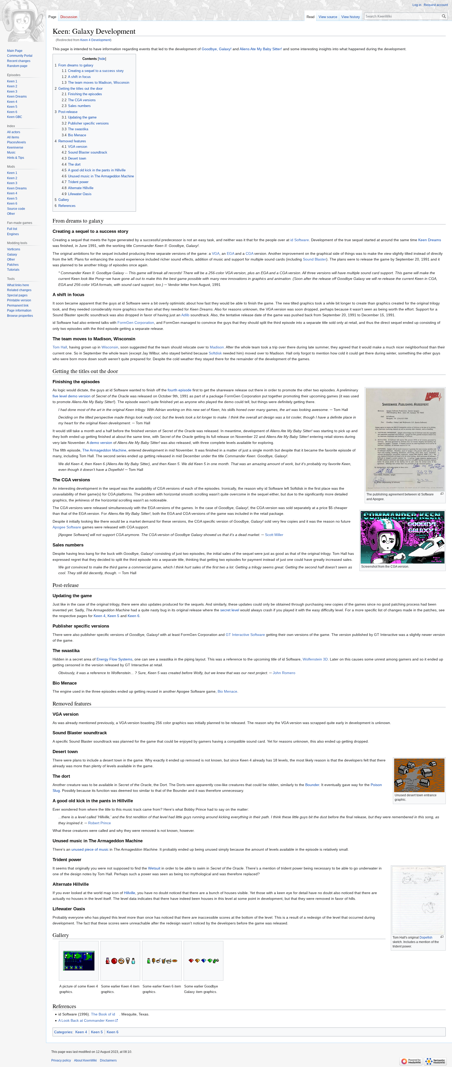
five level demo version (72, 396)
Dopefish (426, 937)
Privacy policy (61, 1060)
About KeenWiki (85, 1060)
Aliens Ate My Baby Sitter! (261, 49)
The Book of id (103, 1014)
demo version (101, 443)
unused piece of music (90, 849)
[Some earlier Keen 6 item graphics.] (162, 960)
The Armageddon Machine (104, 450)
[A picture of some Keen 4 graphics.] (78, 960)
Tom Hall (60, 347)
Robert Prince (99, 823)
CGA (249, 253)
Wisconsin (109, 347)
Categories (63, 1032)
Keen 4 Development (95, 40)
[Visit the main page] (23, 21)
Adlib (185, 315)
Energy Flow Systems (114, 659)
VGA (215, 253)
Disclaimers (108, 1060)
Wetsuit (154, 868)
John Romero (284, 673)
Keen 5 (113, 616)
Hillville (129, 893)
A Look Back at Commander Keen (86, 1020)
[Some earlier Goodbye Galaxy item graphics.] (203, 961)
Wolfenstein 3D (315, 659)
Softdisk (215, 353)
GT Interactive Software (245, 635)
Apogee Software (67, 527)
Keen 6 (133, 616)
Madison (217, 347)
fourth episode (179, 390)
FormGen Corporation (135, 322)
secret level (229, 610)
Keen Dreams (429, 240)
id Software (299, 240)
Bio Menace (227, 691)
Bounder (312, 785)
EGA (230, 253)
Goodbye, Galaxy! (216, 49)
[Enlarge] (442, 493)
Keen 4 (99, 616)
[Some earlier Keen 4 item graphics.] (120, 961)
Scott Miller (274, 535)
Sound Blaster (314, 259)
